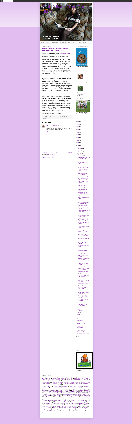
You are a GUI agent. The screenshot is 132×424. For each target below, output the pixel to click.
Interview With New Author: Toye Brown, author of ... (83, 297)
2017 (78, 134)
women (88, 410)
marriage (57, 399)
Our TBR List (63, 42)
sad (54, 406)
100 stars (44, 377)
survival (85, 407)
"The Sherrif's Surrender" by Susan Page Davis (83, 220)
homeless (44, 397)
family (51, 394)
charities (49, 390)
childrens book (75, 390)
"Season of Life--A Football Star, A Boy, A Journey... (83, 284)
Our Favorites (54, 383)
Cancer (43, 379)
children (59, 390)
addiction (82, 385)
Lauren (47, 125)
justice (76, 397)
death (81, 391)
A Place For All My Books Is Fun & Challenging (86, 75)
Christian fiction (59, 379)
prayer (71, 403)
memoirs (77, 399)
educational (73, 392)
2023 (78, 124)
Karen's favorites (46, 382)
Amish (69, 377)
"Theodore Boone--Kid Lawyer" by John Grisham (84, 216)
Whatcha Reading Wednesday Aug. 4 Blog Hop (83, 293)
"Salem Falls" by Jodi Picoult (83, 238)
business (77, 389)
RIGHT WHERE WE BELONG (83, 72)
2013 (78, 140)
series (85, 406)
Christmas (84, 379)
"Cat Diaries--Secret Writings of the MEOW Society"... (84, 158)
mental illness (87, 399)
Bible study (48, 378)
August (79, 153)
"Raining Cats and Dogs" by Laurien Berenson (83, 174)
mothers (54, 400)
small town (55, 407)
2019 (78, 131)
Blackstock (55, 378)
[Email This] (61, 116)
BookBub (79, 322)
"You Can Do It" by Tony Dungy (84, 167)
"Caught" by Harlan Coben (83, 273)
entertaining (79, 392)
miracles (50, 400)
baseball (52, 387)
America (64, 377)
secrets (75, 406)
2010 (78, 145)
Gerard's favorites (53, 381)
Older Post (70, 152)
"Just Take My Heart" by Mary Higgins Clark (83, 227)
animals (80, 386)
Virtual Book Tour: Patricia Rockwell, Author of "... (83, 179)
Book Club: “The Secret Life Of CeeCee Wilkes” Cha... (83, 160)
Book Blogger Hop (65, 378)
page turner (86, 402)
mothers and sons (75, 400)
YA (59, 385)
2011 (78, 143)
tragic (62, 410)
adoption (88, 385)
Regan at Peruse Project (81, 323)
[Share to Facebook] (65, 116)
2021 (78, 127)
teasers (72, 409)
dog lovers (62, 392)
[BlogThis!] (62, 116)
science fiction (68, 406)
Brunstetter (86, 378)
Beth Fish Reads (80, 327)
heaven (82, 395)
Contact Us (55, 42)
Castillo (48, 379)
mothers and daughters (63, 400)
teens (80, 409)
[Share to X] (63, 116)
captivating (83, 389)
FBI (89, 379)
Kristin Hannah (59, 382)
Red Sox (66, 383)
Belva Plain (83, 377)
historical (57, 396)
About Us (48, 42)
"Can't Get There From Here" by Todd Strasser (84, 211)
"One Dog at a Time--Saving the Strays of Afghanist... (83, 193)
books (55, 389)
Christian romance (69, 379)
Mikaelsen (47, 383)
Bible (43, 378)
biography (78, 387)
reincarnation (75, 404)
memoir (72, 399)
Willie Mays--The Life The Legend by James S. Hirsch (83, 232)
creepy (61, 391)
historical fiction (64, 396)
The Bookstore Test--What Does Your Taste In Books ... (83, 308)
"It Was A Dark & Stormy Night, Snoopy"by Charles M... (83, 290)
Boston (71, 378)
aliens (71, 386)
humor (58, 397)
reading (54, 404)
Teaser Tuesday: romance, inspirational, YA (83, 155)
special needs (63, 407)
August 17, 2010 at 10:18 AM (54, 125)
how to (53, 397)
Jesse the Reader (80, 324)
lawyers (88, 397)
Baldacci (78, 377)
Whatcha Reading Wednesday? (81, 188)
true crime (66, 410)
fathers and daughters (68, 394)
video (71, 410)
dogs (67, 392)
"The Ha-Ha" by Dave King (83, 218)
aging (60, 386)
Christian (52, 379)
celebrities (44, 390)
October (79, 150)
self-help (80, 406)
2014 (78, 139)
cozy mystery (55, 391)
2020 (78, 129)
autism (86, 386)
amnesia (75, 386)
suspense (45, 409)
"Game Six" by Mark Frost (82, 285)
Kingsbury (54, 382)
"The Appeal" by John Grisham (83, 183)
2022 (78, 126)
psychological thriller (83, 403)
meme (67, 399)
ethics (85, 392)
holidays (87, 396)
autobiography (45, 387)
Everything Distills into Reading (83, 333)
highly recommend (49, 396)
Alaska (55, 377)
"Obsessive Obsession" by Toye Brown (83, 300)
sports (74, 407)
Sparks (80, 383)
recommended (60, 404)
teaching (59, 409)
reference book (68, 404)
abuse (74, 385)
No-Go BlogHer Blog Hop (83, 295)
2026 (78, 119)
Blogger (68, 415)
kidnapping (82, 397)
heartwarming (76, 395)
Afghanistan (50, 377)
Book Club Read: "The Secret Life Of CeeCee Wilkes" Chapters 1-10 (55, 49)
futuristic (64, 395)
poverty (67, 403)
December (80, 146)
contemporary (48, 391)
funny (59, 395)
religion (88, 404)
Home (42, 42)
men (82, 399)
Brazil (82, 378)
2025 (78, 121)
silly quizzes (44, 407)
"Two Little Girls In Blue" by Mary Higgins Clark (83, 288)
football (84, 394)
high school (87, 395)
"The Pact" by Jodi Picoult (83, 236)
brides (68, 389)
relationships (81, 404)
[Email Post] (59, 116)
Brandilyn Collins (77, 378)
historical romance (75, 396)
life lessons (46, 399)
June (79, 314)
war (75, 410)
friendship (48, 395)
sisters (49, 407)
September (80, 151)
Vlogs (69, 42)
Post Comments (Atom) (51, 154)
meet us (63, 399)
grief (69, 395)
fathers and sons (78, 394)
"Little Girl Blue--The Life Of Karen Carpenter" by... (83, 305)
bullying (72, 389)
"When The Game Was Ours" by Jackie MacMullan (83, 261)
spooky (70, 407)
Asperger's (73, 377)
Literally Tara (79, 329)
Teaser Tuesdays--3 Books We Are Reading (83, 230)
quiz (50, 404)
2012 (78, 142)
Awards (74, 42)
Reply (47, 131)
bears (63, 387)
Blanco (59, 378)
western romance (81, 410)
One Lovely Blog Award (82, 185)
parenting (54, 403)
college (86, 390)
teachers (54, 409)
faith (89, 392)
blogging (88, 387)
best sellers (67, 387)
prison (76, 403)
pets (58, 403)
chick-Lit (53, 390)
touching (57, 410)
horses (49, 397)
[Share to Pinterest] (66, 116)
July (79, 312)
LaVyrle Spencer (66, 382)
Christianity (77, 379)
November (80, 148)
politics (62, 403)
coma (43, 391)
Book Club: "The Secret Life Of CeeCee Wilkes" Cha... (83, 203)
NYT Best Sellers (80, 320)
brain (64, 389)
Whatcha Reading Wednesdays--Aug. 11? (83, 267)
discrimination (46, 392)
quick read (44, 404)
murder (82, 400)
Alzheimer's (60, 377)
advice (56, 386)
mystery (49, 402)
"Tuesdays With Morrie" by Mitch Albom (83, 177)
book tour (51, 389)
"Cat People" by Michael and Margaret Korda (83, 259)
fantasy (58, 394)
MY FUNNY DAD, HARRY (82, 85)
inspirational (64, 397)
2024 (78, 123)
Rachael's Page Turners (81, 331)
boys (60, 389)
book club (47, 118)
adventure (47, 386)
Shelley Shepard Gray (73, 383)
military (45, 400)
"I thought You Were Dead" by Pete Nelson (83, 208)
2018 (78, 132)
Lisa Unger (72, 382)
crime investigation (74, 391)
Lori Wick (77, 382)
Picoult (61, 383)
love (51, 399)
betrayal (72, 387)
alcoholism (65, 386)
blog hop (83, 387)
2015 (78, 137)
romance (46, 406)
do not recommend (54, 392)
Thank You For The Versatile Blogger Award (83, 276)
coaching (81, 390)
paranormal (48, 403)
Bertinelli (87, 377)
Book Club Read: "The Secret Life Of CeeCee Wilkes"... (83, 235)
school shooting (60, 406)
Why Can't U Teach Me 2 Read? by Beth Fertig (82, 302)
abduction (65, 385)
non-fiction (65, 402)
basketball (58, 387)
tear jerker (66, 409)
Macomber (82, 382)
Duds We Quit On (82, 42)
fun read (54, 395)
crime (65, 391)
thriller (50, 410)
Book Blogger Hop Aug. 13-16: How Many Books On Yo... (83, 254)
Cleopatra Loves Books (81, 330)
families (45, 394)
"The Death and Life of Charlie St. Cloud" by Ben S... (83, 269)
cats (87, 389)
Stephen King (85, 383)
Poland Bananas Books (81, 326)
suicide (80, 407)
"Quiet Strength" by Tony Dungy (84, 171)
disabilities (87, 391)
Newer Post (45, 152)
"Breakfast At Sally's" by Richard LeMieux (82, 195)
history (82, 396)
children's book (66, 390)
